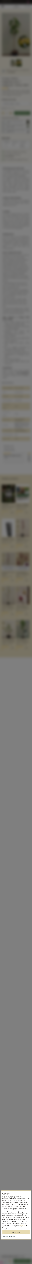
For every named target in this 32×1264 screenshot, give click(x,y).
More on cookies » (8, 1236)
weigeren (22, 1225)
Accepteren (16, 1232)
